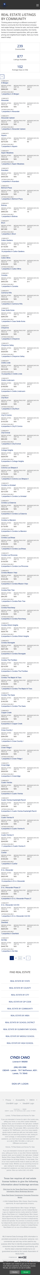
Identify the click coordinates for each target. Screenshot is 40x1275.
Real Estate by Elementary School (20, 1029)
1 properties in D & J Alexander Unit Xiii (15, 916)
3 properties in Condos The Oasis (13, 706)
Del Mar (4, 940)
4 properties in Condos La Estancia (14, 513)
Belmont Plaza (6, 187)
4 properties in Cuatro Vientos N (13, 828)
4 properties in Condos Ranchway (13, 618)
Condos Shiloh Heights (9, 625)
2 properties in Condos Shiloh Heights (15, 636)
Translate (35, 1261)
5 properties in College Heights (12, 461)
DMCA (32, 1100)
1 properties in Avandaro (10, 181)
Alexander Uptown (8, 118)
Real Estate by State (20, 981)
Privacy (8, 1100)
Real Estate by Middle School (20, 1036)
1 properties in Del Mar (9, 951)
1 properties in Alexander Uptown (13, 129)
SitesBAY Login (28, 1103)
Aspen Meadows (7, 152)
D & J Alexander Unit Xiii (10, 905)
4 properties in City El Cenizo (11, 426)
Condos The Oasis (8, 695)
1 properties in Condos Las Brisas (13, 548)
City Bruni (4, 397)
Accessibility (20, 1100)
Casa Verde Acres (7, 310)
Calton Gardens (7, 240)
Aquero (4, 135)
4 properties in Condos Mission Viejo (14, 583)
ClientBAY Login (12, 1103)
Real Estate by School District (20, 1022)
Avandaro (4, 170)
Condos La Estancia (8, 502)
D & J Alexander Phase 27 (11, 887)
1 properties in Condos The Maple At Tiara (16, 688)
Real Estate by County (20, 988)
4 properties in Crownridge (11, 776)
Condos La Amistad (8, 485)
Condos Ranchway (8, 607)
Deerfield (4, 922)
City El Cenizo (6, 415)
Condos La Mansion (8, 520)
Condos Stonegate (8, 642)
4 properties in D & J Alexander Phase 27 (16, 898)
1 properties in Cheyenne (10, 339)
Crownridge (5, 765)
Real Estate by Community (20, 1008)
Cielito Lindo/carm (7, 380)
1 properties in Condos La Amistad (13, 496)
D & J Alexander (7, 870)
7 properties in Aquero (9, 146)
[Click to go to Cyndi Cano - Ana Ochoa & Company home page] (4, 5)
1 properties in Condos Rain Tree (13, 601)
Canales (4, 275)
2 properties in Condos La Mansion (14, 531)
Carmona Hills (6, 292)
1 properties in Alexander (10, 111)
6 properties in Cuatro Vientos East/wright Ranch (19, 811)
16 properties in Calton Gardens (12, 251)
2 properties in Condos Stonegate (13, 653)
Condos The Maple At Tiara (11, 677)
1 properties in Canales (9, 286)
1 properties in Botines (9, 216)
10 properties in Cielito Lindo (11, 374)
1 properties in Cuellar (9, 863)
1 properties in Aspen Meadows (12, 164)
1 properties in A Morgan (10, 94)
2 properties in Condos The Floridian (14, 671)
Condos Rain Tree (8, 590)
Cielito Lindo (5, 362)
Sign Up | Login (20, 1084)
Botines (4, 205)
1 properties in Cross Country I (12, 741)
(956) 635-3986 (20, 1067)
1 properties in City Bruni (10, 408)
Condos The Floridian (9, 660)
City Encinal (5, 432)
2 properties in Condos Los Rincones (14, 566)
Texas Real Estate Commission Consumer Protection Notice (20, 1196)
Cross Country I (7, 730)
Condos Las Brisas (8, 537)
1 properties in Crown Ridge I (11, 758)
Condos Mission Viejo (9, 572)
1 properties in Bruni (8, 234)
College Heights (7, 450)
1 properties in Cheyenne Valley (13, 356)
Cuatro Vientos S (7, 835)
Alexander (5, 100)
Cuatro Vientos (6, 782)
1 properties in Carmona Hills (11, 304)
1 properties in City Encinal (11, 444)
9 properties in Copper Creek (11, 723)
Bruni (3, 223)
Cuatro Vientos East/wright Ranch (13, 800)
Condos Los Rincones (9, 555)
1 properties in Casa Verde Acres (13, 321)
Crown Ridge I (6, 747)
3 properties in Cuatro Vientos (12, 793)
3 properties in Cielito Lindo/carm (13, 391)
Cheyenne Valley (7, 345)
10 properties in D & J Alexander (13, 881)
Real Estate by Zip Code (20, 1001)
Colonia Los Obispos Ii (9, 467)
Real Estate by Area (20, 1015)
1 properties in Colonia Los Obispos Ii (15, 479)
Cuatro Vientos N (7, 817)
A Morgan (4, 83)
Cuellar (4, 852)
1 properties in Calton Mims (11, 269)
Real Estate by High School (20, 1043)
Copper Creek (6, 712)
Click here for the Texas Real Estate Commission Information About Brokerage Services (20, 1190)
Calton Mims (5, 258)
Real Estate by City (20, 995)
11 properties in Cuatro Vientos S (13, 846)
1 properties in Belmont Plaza (12, 199)
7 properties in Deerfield (10, 933)
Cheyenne (5, 327)
